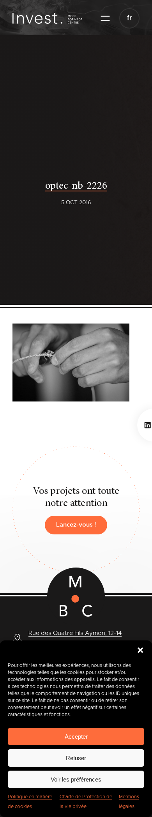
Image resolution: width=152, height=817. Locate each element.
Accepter (76, 736)
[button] (140, 650)
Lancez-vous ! (76, 525)
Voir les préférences (76, 779)
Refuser (76, 758)
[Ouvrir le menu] (105, 18)
